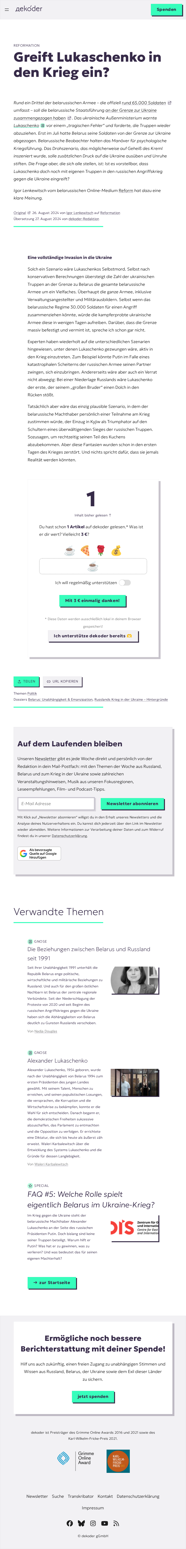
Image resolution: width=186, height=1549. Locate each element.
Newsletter (45, 758)
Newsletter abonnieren (132, 803)
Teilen (29, 681)
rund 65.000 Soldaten (144, 102)
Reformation (26, 45)
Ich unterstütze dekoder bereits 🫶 (93, 636)
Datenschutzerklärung (69, 836)
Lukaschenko (26, 125)
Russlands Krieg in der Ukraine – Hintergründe (131, 699)
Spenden (166, 9)
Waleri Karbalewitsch (51, 1164)
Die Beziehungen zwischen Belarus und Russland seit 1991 (88, 954)
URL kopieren (65, 681)
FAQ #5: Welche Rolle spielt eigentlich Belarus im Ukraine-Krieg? (91, 1199)
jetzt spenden (93, 1396)
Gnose (40, 941)
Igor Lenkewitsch (79, 213)
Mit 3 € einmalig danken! (92, 600)
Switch (121, 583)
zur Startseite (54, 1282)
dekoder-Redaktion (84, 219)
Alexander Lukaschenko (57, 1060)
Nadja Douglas (45, 1031)
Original (20, 213)
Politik (32, 693)
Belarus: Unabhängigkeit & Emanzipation (60, 699)
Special (41, 1185)
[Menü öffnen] (7, 10)
